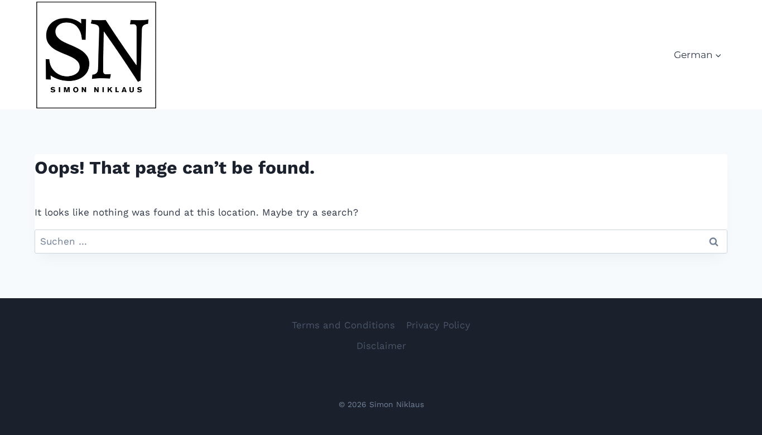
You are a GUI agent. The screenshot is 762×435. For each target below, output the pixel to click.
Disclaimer (381, 345)
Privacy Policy (438, 325)
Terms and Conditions (343, 325)
